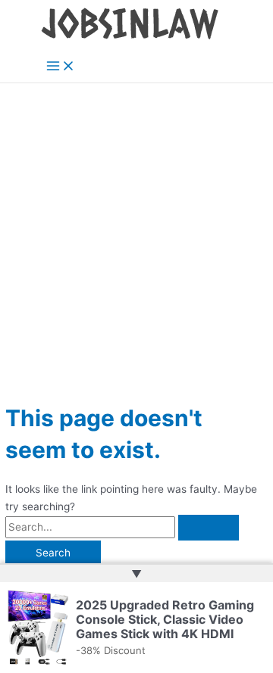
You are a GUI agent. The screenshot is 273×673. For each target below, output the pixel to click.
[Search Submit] (208, 528)
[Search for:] (122, 527)
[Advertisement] (136, 227)
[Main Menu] (60, 67)
